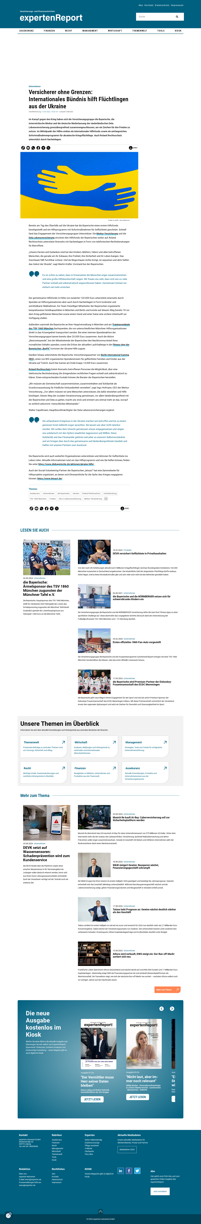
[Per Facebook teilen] (38, 148)
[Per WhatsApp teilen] (33, 148)
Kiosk (87, 1177)
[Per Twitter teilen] (48, 148)
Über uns (23, 1174)
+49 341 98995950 (30, 1146)
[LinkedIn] (121, 1171)
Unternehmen (35, 86)
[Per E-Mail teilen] (23, 148)
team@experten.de (33, 1179)
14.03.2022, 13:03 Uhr (50, 112)
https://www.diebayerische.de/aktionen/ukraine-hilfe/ (66, 464)
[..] (106, 499)
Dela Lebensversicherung (42, 237)
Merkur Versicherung (107, 233)
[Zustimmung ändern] (8, 1215)
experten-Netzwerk (27, 1177)
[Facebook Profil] (129, 1171)
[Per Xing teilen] (43, 148)
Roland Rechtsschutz (40, 369)
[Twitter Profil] (137, 1171)
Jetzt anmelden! (160, 1191)
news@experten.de (27, 1185)
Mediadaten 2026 (127, 1149)
